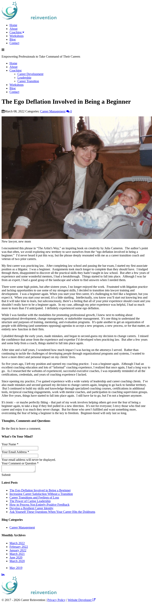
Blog (13, 39)
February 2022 (19, 546)
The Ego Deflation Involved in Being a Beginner (40, 490)
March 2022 (17, 543)
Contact (14, 43)
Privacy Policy (56, 600)
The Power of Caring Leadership (30, 501)
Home (13, 25)
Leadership (24, 77)
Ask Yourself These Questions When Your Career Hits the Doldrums (52, 511)
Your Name (10, 444)
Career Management (53, 111)
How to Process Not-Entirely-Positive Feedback (39, 504)
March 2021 (17, 554)
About (13, 28)
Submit (6, 474)
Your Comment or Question (20, 463)
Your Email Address (15, 452)
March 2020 (17, 561)
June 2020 (16, 557)
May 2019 (16, 567)
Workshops (17, 36)
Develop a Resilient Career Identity (31, 508)
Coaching (16, 32)
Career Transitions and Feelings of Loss (34, 497)
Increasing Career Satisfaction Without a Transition (41, 494)
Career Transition (28, 81)
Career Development (30, 74)
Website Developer (80, 600)
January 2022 (18, 550)
